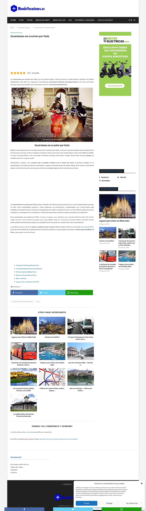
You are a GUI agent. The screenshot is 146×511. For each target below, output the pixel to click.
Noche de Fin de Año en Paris (26, 275)
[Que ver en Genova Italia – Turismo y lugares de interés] (80, 351)
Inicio (12, 27)
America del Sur (59, 20)
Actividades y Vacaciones (85, 20)
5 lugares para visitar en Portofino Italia (126, 265)
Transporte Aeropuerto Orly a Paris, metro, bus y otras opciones (126, 243)
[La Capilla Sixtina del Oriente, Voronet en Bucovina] (23, 402)
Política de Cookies (16, 467)
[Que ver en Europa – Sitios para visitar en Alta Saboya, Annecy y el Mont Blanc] (80, 377)
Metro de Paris (21, 278)
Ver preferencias (132, 503)
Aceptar (86, 503)
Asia (70, 20)
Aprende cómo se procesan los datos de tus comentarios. (59, 439)
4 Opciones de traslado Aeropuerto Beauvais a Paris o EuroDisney (107, 267)
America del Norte (43, 20)
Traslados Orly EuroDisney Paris (27, 265)
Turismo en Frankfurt (52, 337)
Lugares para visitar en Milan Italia (23, 337)
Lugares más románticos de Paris (27, 282)
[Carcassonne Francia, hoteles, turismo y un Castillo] (23, 377)
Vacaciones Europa (24, 27)
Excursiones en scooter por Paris (22, 301)
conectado (29, 432)
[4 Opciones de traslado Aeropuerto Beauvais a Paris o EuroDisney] (23, 351)
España (13, 20)
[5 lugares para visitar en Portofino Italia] (52, 351)
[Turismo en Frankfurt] (52, 325)
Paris (38, 301)
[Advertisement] (52, 56)
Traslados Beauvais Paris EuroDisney (29, 269)
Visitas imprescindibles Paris (26, 272)
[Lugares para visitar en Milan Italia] (23, 325)
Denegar (109, 503)
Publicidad (13, 470)
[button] (142, 483)
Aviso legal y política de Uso (19, 464)
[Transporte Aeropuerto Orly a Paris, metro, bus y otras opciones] (80, 325)
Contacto (13, 472)
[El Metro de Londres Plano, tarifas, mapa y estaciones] (52, 377)
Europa (29, 20)
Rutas (21, 20)
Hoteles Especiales (105, 20)
